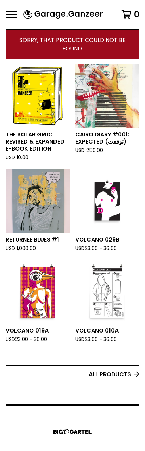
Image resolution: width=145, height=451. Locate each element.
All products (110, 374)
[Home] (63, 14)
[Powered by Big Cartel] (72, 432)
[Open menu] (11, 14)
